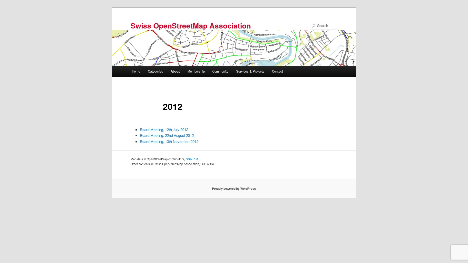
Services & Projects (250, 71)
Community (220, 71)
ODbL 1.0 (191, 159)
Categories (155, 71)
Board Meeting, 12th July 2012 (164, 129)
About (175, 71)
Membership (196, 71)
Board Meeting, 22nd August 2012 (167, 135)
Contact (277, 71)
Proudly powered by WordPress (234, 188)
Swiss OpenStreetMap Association (191, 25)
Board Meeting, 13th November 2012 (169, 141)
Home (136, 71)
